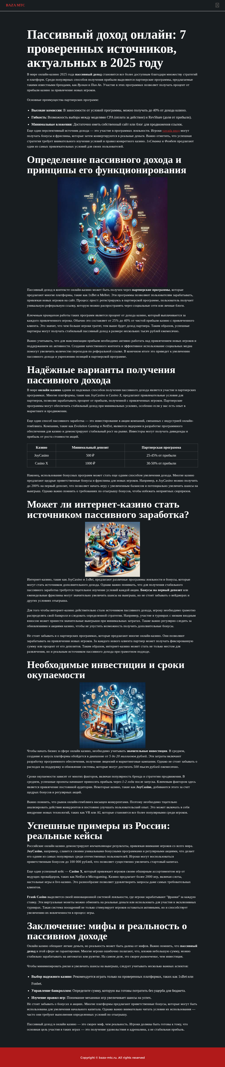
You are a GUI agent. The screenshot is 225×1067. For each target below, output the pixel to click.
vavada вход (171, 130)
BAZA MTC (15, 5)
